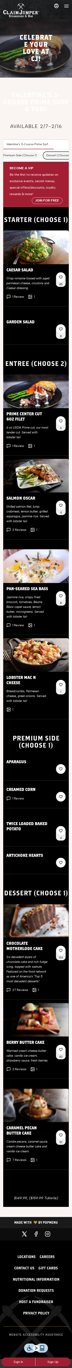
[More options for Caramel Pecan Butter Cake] (61, 1135)
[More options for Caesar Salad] (61, 277)
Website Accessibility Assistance (36, 1334)
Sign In (18, 1362)
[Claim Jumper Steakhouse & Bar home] (21, 10)
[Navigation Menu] (66, 6)
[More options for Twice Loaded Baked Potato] (61, 831)
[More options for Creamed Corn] (61, 797)
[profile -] (56, 5)
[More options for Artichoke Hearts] (61, 862)
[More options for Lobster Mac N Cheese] (61, 685)
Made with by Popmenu (30, 1222)
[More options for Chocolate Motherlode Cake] (61, 950)
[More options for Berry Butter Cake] (61, 1049)
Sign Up (52, 1362)
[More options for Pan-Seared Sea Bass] (61, 596)
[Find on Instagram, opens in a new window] (47, 1234)
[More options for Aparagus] (61, 769)
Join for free (47, 200)
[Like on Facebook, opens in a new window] (36, 1234)
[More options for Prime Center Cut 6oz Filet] (61, 421)
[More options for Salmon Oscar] (61, 505)
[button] (36, 268)
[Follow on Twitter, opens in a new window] (24, 1234)
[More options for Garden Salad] (61, 329)
